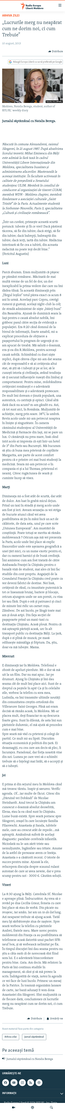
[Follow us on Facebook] (5, 1082)
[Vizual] (13, 1107)
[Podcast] (32, 1107)
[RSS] (30, 1082)
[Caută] (51, 1107)
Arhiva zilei (11, 15)
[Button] (55, 51)
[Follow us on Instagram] (22, 1082)
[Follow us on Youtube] (13, 1082)
